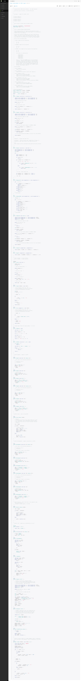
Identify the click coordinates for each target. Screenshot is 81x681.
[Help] (76, 1)
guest (11, 3)
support (24, 3)
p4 (19, 3)
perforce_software (15, 3)
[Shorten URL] (57, 6)
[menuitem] (4, 3)
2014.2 (22, 3)
